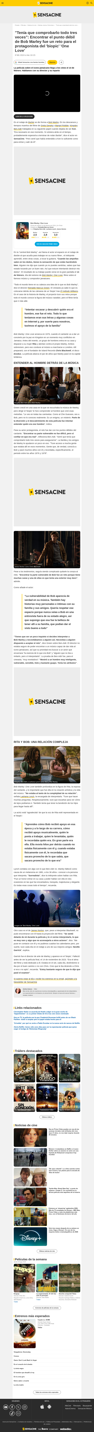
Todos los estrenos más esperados (47, 1392)
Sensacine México (85, 1408)
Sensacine (56, 232)
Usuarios (45, 232)
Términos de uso (39, 1422)
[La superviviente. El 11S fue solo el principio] (47, 1278)
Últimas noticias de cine (47, 1251)
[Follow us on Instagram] (25, 1407)
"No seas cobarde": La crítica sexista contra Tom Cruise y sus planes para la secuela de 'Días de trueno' (64, 1170)
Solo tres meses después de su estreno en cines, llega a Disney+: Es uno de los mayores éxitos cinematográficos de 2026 (64, 1230)
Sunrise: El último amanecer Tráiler (69, 1110)
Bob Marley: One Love (39, 223)
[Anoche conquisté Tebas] (69, 1278)
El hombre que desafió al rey (24, 1372)
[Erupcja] (24, 1278)
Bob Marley (53, 122)
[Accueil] (45, 3)
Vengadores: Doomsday (22, 1352)
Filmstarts (77, 1406)
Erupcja (16, 1294)
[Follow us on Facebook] (12, 1407)
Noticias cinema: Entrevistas (46, 25)
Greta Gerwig (47, 125)
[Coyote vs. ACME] (25, 1333)
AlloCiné (68, 1406)
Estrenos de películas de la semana (47, 1308)
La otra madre (19, 1385)
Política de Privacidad (53, 1422)
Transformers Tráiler (47, 1110)
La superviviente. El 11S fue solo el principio (46, 1294)
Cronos (16, 1356)
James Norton (61, 229)
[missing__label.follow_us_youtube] (6, 1407)
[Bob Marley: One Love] (22, 230)
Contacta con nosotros (25, 1422)
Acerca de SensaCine (9, 1422)
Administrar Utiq (67, 1422)
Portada (17, 25)
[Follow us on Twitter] (19, 1407)
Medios (35, 232)
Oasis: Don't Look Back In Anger (25, 1360)
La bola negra (19, 1368)
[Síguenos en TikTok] (12, 1413)
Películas (23, 25)
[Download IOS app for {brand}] (43, 1407)
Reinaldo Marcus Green (46, 227)
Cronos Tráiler (24, 1080)
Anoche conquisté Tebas (67, 1294)
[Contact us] (19, 1413)
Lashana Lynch (51, 229)
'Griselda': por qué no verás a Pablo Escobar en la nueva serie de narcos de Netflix (47, 1023)
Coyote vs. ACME (44, 1320)
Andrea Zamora (27, 989)
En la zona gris (19, 1377)
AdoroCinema (70, 1408)
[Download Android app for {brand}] (50, 1407)
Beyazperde (87, 1406)
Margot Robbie (62, 125)
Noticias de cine (32, 25)
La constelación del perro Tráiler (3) (69, 1080)
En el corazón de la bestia (23, 1364)
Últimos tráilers (47, 1117)
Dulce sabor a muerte (21, 1381)
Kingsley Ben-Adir (39, 229)
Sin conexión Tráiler (24, 1110)
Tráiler (16, 1302)
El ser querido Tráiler (47, 1080)
